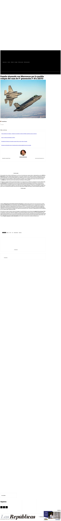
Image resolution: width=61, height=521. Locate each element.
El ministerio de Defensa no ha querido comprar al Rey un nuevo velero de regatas (14, 141)
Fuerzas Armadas (16, 232)
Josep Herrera (4, 121)
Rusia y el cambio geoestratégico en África (8, 137)
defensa (8, 232)
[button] (40, 68)
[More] (15, 127)
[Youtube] (40, 66)
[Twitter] (38, 66)
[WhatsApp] (12, 127)
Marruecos (20, 232)
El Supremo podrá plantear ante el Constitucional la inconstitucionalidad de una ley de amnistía (16, 145)
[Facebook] (36, 66)
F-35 (12, 232)
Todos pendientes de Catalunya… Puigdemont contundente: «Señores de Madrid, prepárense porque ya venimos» (19, 133)
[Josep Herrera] (1, 121)
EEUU (10, 232)
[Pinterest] (8, 127)
